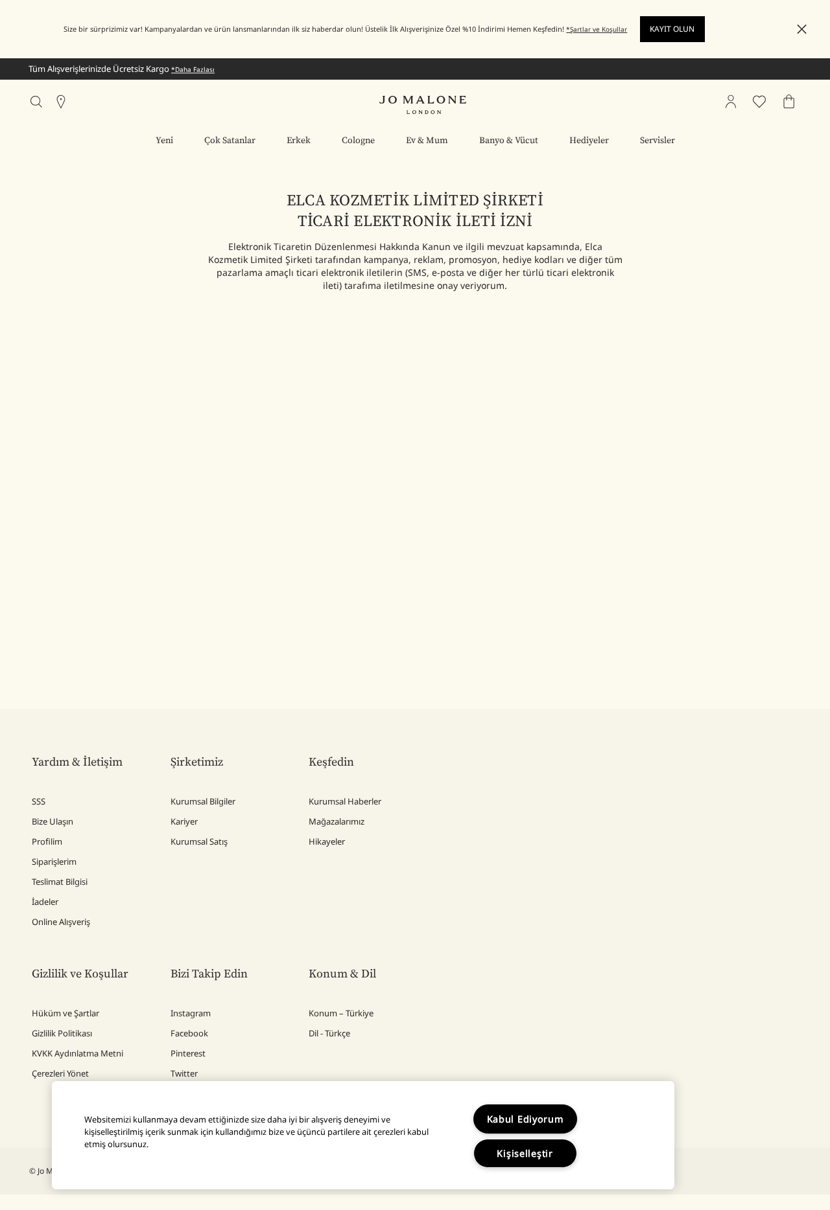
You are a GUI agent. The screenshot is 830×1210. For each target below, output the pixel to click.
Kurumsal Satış (199, 841)
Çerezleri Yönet (60, 1073)
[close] (798, 29)
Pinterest (188, 1053)
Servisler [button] (657, 140)
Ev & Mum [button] (427, 140)
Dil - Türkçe (329, 1033)
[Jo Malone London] (422, 105)
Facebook (189, 1033)
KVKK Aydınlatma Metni (77, 1053)
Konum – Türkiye (341, 1013)
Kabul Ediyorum (525, 1119)
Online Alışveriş (61, 922)
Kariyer (184, 821)
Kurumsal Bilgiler (203, 801)
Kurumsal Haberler (345, 801)
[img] (731, 102)
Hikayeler (327, 841)
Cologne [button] (358, 140)
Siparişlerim (54, 861)
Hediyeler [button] (589, 140)
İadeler (45, 901)
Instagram (191, 1013)
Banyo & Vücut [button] (508, 140)
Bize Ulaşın (52, 821)
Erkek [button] (299, 140)
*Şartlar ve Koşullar (596, 29)
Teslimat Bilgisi (60, 881)
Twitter (184, 1073)
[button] (801, 29)
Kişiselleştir (524, 1153)
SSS (38, 801)
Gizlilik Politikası (62, 1033)
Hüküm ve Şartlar (65, 1013)
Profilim (47, 841)
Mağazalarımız (336, 821)
